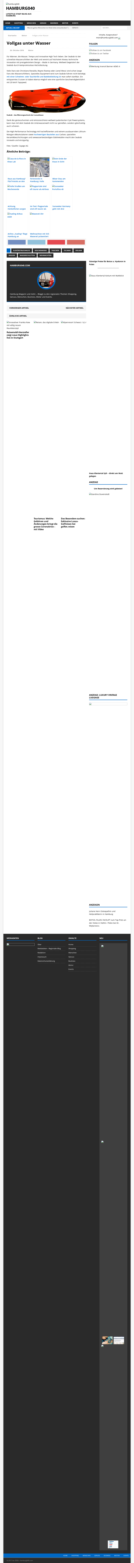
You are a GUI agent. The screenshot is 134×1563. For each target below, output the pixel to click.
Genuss (43, 23)
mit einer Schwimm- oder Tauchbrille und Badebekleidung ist (34, 76)
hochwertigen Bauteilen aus (46, 134)
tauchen (55, 250)
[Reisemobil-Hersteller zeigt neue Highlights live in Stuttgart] (19, 328)
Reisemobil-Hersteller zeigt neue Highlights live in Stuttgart (18, 335)
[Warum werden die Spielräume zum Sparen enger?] (113, 1544)
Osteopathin (105, 911)
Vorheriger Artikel (19, 308)
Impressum (42, 957)
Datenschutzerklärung (46, 961)
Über (39, 944)
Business (54, 23)
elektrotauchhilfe (21, 250)
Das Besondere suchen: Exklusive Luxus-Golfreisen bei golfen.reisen (73, 522)
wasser (12, 255)
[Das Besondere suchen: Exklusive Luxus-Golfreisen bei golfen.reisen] (82, 514)
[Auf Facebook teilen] (17, 242)
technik (67, 250)
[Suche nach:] (114, 27)
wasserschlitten (27, 255)
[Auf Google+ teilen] (76, 242)
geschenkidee (41, 250)
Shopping (18, 23)
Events (75, 23)
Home (7, 23)
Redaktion (42, 952)
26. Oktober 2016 (17, 50)
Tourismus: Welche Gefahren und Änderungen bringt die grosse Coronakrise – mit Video (45, 524)
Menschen (31, 23)
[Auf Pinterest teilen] (56, 242)
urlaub (78, 250)
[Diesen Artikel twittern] (36, 242)
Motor (65, 23)
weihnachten (45, 255)
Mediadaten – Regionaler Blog (49, 948)
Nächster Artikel (74, 308)
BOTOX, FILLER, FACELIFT (99, 920)
